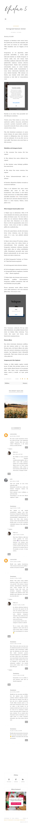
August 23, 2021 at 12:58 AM (18, 534)
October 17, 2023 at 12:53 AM (18, 675)
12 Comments (7, 378)
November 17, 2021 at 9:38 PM (15, 578)
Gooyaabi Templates (19, 820)
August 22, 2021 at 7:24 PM (15, 508)
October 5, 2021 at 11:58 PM (15, 561)
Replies (10, 449)
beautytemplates (8, 820)
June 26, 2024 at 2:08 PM (14, 692)
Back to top (23, 822)
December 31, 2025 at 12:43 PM (16, 730)
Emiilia (15, 452)
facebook (16, 781)
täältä (17, 196)
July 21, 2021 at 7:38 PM (14, 481)
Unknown (13, 434)
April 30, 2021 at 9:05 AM (15, 436)
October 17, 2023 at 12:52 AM (15, 643)
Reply (26, 447)
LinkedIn (22, 781)
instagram (16, 26)
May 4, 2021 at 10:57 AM (17, 454)
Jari (11, 479)
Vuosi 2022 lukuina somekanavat (15, 415)
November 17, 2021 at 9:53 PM (18, 605)
